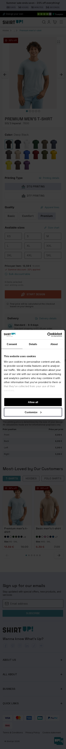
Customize (31, 412)
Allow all (33, 402)
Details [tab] (33, 344)
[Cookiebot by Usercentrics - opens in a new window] (47, 334)
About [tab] (54, 344)
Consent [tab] (12, 344)
